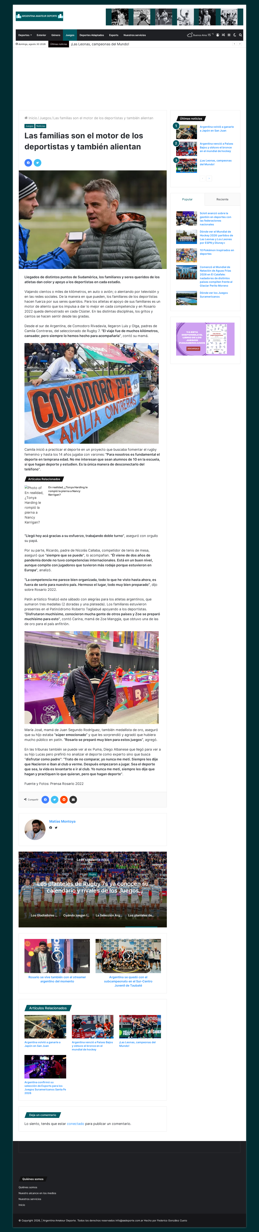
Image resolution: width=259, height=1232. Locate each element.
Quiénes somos (28, 1187)
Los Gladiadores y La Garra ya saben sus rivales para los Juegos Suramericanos (93, 887)
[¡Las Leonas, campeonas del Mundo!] (140, 1026)
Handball (92, 874)
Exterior (41, 35)
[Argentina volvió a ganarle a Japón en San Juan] (45, 1026)
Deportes (23, 35)
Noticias (40, 126)
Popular (187, 199)
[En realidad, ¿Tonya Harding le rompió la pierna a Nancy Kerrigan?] (35, 505)
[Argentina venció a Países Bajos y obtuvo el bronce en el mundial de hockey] (93, 1026)
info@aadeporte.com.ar (129, 1220)
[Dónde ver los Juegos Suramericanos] (186, 298)
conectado (75, 1124)
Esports (113, 35)
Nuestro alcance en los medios (37, 1193)
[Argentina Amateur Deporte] (39, 16)
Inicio (32, 118)
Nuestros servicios (135, 35)
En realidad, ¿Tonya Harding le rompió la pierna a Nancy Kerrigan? (68, 491)
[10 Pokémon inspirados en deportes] (186, 255)
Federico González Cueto (172, 1220)
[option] (93, 889)
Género (55, 35)
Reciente (222, 199)
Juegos (70, 35)
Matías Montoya (62, 821)
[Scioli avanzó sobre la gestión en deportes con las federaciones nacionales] (186, 218)
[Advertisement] (129, 76)
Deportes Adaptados (92, 35)
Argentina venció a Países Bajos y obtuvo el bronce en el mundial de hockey (92, 1046)
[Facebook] (51, 828)
